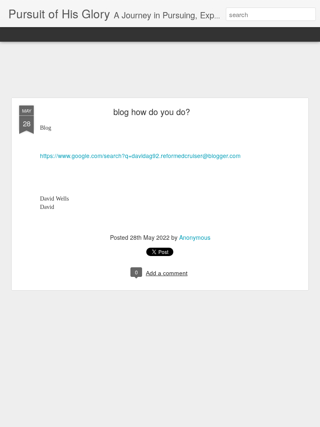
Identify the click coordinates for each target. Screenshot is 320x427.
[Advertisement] (160, 70)
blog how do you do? (151, 111)
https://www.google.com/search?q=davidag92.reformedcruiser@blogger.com (140, 155)
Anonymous (194, 237)
